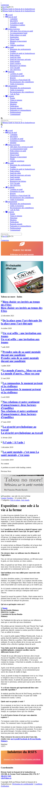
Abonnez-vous (8, 759)
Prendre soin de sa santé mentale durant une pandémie (20, 359)
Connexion (5, 5)
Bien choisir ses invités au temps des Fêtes (21, 309)
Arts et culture (15, 500)
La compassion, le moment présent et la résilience (21, 391)
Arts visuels (25, 500)
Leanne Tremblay (7, 498)
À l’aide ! (19, 442)
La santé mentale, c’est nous (20, 453)
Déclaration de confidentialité (22, 784)
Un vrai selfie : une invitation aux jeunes (20, 341)
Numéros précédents (33, 759)
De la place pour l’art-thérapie (21, 322)
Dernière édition (20, 759)
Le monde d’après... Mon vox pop (20, 373)
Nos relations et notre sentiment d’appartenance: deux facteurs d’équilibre (19, 414)
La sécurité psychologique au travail (22, 432)
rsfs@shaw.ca (6, 778)
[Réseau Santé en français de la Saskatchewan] (18, 9)
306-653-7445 (6, 776)
